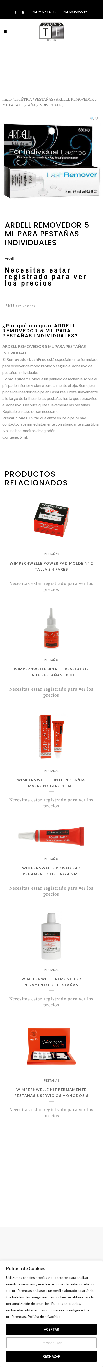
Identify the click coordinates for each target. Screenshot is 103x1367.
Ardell (9, 258)
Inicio (7, 99)
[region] (51, 1313)
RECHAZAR (51, 1356)
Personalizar (52, 1343)
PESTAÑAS (44, 99)
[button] (94, 118)
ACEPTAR (51, 1329)
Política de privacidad (44, 1316)
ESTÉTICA (23, 99)
